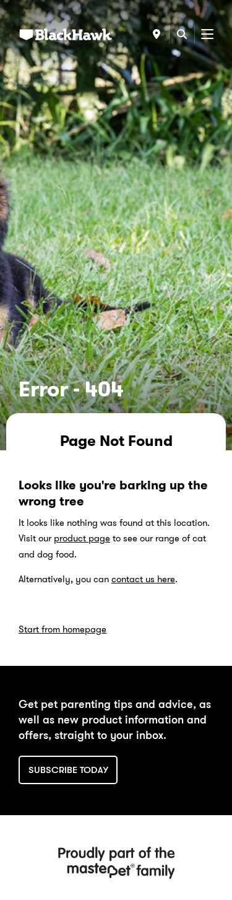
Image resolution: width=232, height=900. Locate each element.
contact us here (143, 579)
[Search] (182, 34)
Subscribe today (68, 770)
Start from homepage (62, 629)
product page (82, 538)
